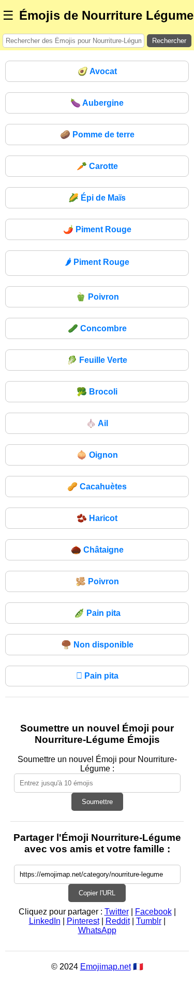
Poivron (97, 296)
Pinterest (83, 921)
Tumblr (148, 921)
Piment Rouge (97, 229)
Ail (97, 423)
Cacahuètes (97, 486)
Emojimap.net (105, 966)
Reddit (118, 921)
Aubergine (97, 102)
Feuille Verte (97, 360)
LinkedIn (45, 921)
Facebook (153, 911)
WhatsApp (97, 930)
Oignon (97, 455)
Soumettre (97, 802)
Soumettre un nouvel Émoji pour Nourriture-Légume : (97, 764)
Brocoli (97, 391)
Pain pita (97, 613)
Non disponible (97, 644)
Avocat (97, 71)
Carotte (97, 166)
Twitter (117, 911)
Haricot (97, 518)
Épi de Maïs (97, 197)
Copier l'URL (97, 893)
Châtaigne (97, 549)
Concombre (97, 328)
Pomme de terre (97, 134)
